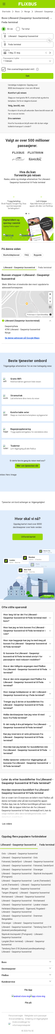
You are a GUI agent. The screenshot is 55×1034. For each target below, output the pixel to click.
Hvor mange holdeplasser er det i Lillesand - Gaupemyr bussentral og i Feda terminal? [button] (25, 693)
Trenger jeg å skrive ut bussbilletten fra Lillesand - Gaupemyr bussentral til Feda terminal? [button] (23, 704)
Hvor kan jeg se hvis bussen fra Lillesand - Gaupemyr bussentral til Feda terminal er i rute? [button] (24, 630)
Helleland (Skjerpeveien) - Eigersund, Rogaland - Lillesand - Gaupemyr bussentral (24, 910)
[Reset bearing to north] (50, 302)
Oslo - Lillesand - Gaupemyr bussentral (20, 853)
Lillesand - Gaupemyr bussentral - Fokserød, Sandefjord (27, 865)
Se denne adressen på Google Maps (22, 338)
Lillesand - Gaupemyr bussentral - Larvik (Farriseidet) (26, 880)
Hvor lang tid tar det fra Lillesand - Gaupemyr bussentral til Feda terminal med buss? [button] (24, 617)
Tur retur (25, 29)
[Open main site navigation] (4, 4)
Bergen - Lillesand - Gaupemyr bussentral (21, 888)
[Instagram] (27, 1009)
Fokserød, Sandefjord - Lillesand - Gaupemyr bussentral (27, 861)
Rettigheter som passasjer (36, 1016)
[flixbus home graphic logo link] (27, 4)
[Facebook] (26, 1009)
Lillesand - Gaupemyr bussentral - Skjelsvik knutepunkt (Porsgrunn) (27, 875)
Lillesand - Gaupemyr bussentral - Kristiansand (23, 900)
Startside (6, 12)
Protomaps (31, 314)
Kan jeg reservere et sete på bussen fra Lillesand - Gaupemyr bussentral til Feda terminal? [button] (23, 737)
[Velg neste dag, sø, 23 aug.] (50, 52)
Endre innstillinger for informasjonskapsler (21, 1023)
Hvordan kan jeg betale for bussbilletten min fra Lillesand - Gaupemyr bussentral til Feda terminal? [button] (25, 750)
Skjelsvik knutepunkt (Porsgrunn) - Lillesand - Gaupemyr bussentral (23, 936)
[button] (27, 36)
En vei (10, 29)
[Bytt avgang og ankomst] (49, 40)
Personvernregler (16, 1016)
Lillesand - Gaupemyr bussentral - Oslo (20, 857)
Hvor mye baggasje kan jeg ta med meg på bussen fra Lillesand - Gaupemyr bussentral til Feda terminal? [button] (25, 643)
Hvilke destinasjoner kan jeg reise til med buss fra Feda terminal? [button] (23, 716)
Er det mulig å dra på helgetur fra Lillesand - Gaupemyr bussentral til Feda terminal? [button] (25, 726)
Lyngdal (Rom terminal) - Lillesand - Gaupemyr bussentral (23, 943)
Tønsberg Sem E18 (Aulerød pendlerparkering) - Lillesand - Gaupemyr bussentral (24, 950)
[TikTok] (30, 1009)
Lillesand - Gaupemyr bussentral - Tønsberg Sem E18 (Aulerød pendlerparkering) (26, 928)
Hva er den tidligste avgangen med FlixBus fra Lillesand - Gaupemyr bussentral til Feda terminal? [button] (25, 669)
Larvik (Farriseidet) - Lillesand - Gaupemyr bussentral (26, 884)
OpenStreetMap (42, 314)
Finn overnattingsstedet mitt (20, 69)
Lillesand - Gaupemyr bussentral (19, 267)
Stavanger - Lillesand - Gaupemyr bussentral (22, 923)
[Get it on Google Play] (21, 996)
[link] (27, 554)
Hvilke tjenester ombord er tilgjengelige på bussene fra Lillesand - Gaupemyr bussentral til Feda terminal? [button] (25, 763)
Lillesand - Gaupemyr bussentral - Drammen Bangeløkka (22, 917)
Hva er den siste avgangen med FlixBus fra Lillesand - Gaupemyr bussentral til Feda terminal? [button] (24, 682)
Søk (27, 76)
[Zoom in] (50, 294)
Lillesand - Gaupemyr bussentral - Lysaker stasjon (25, 904)
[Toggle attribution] (50, 314)
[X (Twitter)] (29, 1009)
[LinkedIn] (28, 1009)
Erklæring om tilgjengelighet (36, 1019)
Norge (27, 12)
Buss (17, 12)
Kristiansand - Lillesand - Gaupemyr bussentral (23, 896)
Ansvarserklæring (16, 1019)
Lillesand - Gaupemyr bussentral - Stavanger (22, 869)
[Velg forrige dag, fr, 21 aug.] (46, 52)
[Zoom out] (50, 298)
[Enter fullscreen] (50, 307)
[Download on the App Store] (37, 996)
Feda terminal (45, 267)
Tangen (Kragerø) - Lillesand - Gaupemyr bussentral (26, 892)
